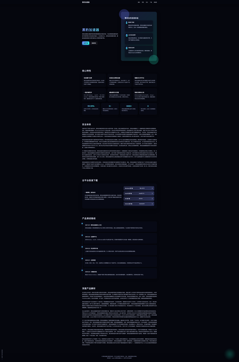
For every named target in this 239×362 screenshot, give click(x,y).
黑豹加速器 (105, 356)
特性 (143, 2)
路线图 (155, 2)
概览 (139, 2)
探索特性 (94, 43)
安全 (147, 2)
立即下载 (86, 43)
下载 (151, 2)
